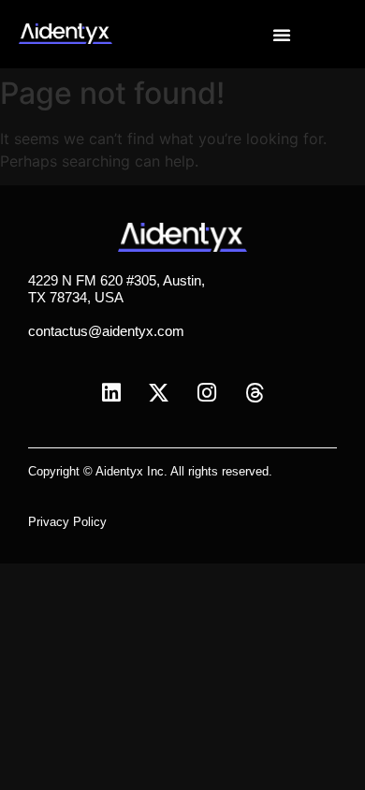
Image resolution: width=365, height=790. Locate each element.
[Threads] (254, 393)
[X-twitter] (159, 393)
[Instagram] (206, 393)
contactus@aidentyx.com (106, 331)
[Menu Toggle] (281, 34)
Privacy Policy (67, 522)
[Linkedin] (111, 393)
